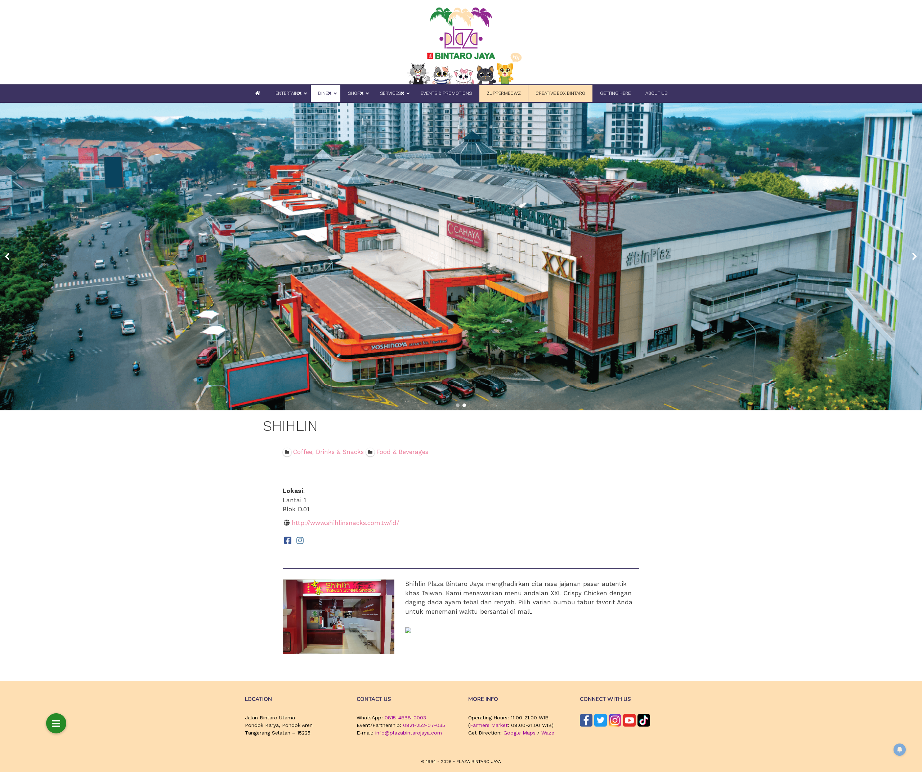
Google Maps (519, 733)
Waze (547, 733)
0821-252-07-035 (424, 725)
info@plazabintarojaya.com (408, 733)
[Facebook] (288, 540)
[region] (461, 256)
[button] (7, 256)
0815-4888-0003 (405, 717)
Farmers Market (489, 725)
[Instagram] (300, 540)
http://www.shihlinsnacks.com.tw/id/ (345, 522)
